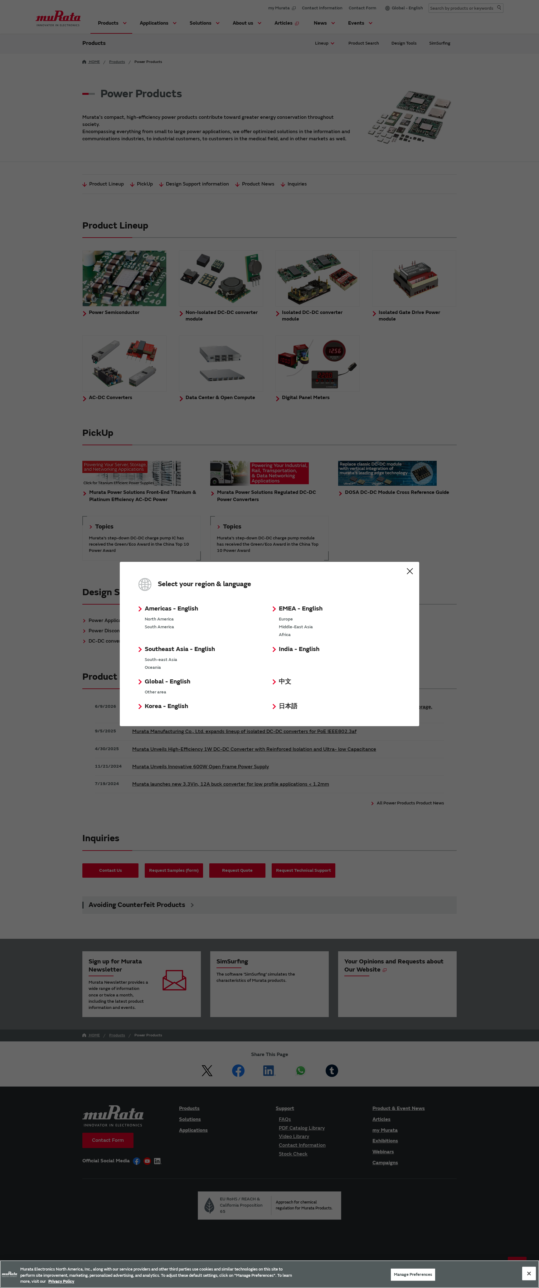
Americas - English (171, 608)
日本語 (288, 706)
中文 (285, 681)
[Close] (529, 1273)
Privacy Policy (61, 1281)
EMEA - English (301, 608)
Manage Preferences (413, 1274)
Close (410, 571)
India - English (299, 649)
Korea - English (166, 706)
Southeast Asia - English (180, 649)
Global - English (167, 681)
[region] (269, 1274)
